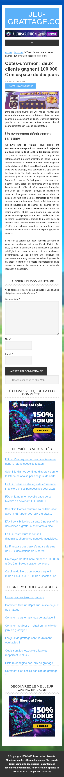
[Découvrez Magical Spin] (32, 440)
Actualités (18, 52)
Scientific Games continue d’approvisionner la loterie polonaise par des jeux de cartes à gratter (32, 473)
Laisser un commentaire (20, 86)
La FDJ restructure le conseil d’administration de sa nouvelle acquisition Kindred (31, 536)
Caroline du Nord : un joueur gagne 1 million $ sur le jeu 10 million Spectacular (30, 573)
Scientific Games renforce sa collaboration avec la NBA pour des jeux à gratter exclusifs (31, 511)
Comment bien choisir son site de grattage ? (31, 673)
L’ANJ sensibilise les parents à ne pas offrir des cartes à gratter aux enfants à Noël (31, 523)
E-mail (9, 353)
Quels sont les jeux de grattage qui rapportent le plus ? (26, 652)
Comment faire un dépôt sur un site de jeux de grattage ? (32, 607)
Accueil (8, 52)
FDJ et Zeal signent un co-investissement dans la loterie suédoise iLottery (30, 461)
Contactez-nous (34, 760)
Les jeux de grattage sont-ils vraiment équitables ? (28, 640)
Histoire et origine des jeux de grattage (29, 663)
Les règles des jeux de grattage (24, 597)
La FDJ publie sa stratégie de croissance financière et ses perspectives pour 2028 (30, 486)
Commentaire (12, 299)
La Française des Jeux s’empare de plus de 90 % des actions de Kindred (30, 548)
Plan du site (52, 760)
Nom (8, 339)
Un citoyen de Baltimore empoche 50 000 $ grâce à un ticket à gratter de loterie (32, 561)
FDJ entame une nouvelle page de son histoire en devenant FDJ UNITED (29, 498)
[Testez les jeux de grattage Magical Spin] (32, 36)
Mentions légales (15, 760)
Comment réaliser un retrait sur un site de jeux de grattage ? (31, 627)
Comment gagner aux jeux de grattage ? (30, 617)
